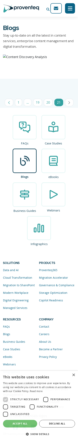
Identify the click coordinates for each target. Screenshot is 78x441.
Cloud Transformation (17, 277)
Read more (36, 391)
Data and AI (11, 270)
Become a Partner (51, 349)
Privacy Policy (48, 357)
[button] (39, 434)
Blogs (24, 177)
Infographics (39, 244)
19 (39, 103)
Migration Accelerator (53, 277)
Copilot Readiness (51, 300)
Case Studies (53, 143)
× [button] (73, 375)
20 (49, 103)
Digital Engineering (16, 300)
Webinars (53, 210)
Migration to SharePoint (19, 285)
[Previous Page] (9, 102)
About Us (45, 342)
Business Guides (24, 211)
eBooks (53, 177)
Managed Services (15, 308)
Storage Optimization (53, 293)
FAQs (24, 143)
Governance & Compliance (56, 285)
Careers (44, 334)
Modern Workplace (15, 293)
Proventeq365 (48, 270)
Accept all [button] (20, 423)
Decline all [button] (57, 423)
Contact (44, 326)
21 (60, 103)
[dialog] (39, 406)
